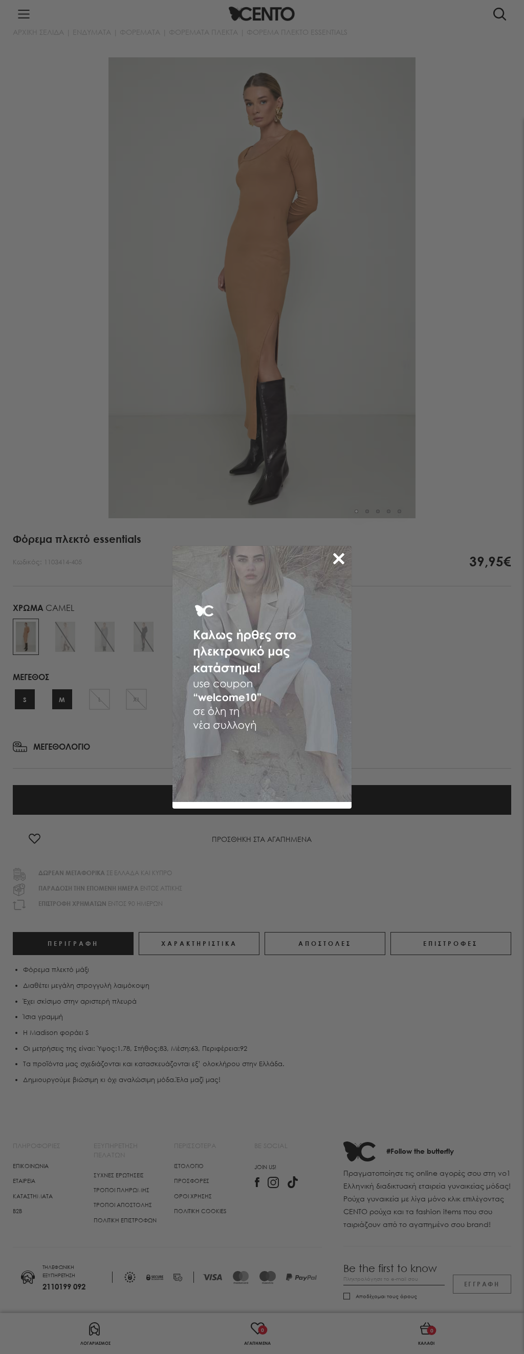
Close (341, 556)
